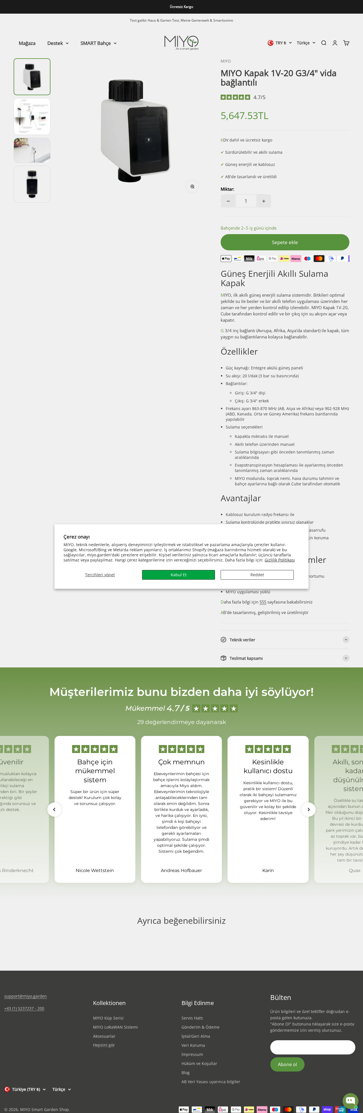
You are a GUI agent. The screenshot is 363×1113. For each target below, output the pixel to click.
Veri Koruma (193, 1045)
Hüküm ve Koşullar (199, 1063)
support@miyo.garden (25, 996)
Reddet (257, 574)
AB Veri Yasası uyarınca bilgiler (211, 1081)
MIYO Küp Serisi (108, 1018)
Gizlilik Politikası (280, 560)
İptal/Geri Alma (196, 1036)
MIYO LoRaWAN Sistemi (115, 1027)
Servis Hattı (192, 1018)
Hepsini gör (104, 1045)
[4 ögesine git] (32, 184)
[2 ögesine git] (32, 116)
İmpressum (192, 1054)
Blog (186, 1072)
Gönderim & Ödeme (201, 1027)
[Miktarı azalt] (228, 201)
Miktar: (227, 189)
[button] (54, 809)
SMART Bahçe (96, 42)
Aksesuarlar (104, 1036)
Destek (55, 42)
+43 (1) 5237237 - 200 (24, 1008)
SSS (262, 602)
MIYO (226, 61)
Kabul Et (179, 574)
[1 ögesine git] (32, 76)
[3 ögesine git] (32, 150)
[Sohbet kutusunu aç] (350, 1101)
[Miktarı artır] (264, 201)
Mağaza (27, 42)
